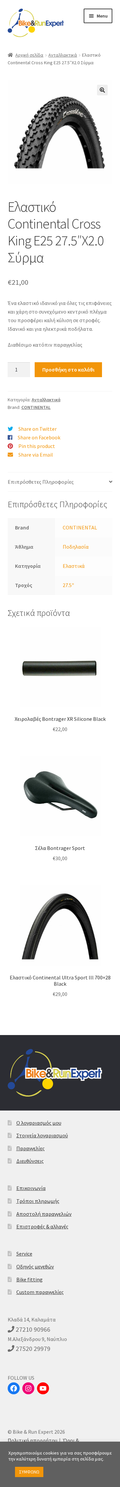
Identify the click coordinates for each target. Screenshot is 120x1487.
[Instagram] (28, 1388)
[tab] (60, 482)
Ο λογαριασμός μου (38, 1122)
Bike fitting (29, 1279)
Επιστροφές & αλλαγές (42, 1226)
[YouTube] (43, 1388)
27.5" (68, 585)
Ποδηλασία (76, 546)
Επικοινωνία (31, 1188)
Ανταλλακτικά (62, 55)
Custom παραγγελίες (40, 1292)
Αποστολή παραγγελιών (44, 1214)
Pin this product (36, 446)
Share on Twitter (37, 428)
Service (24, 1253)
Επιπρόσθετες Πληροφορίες (41, 481)
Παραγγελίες (30, 1148)
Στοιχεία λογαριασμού (42, 1135)
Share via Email (35, 454)
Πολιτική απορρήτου (32, 1440)
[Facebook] (14, 1388)
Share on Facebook (39, 437)
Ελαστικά (74, 566)
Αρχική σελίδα (29, 55)
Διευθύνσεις (30, 1161)
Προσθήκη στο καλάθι (68, 369)
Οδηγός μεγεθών (35, 1266)
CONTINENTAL (36, 407)
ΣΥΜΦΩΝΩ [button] (29, 1472)
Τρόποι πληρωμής (37, 1201)
